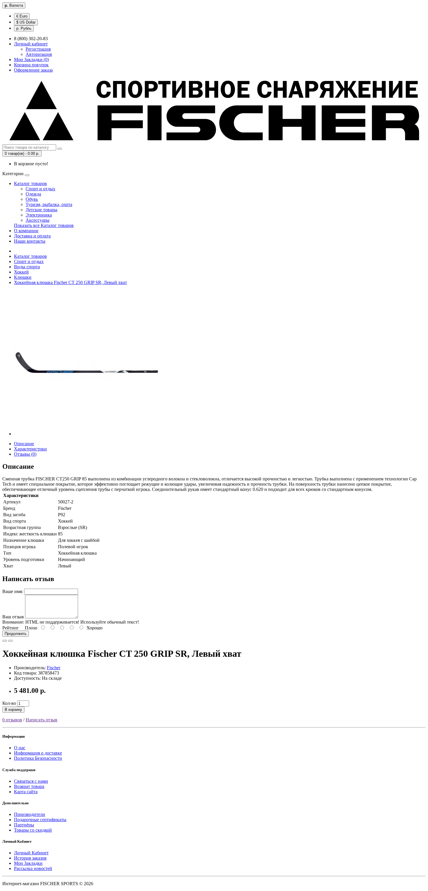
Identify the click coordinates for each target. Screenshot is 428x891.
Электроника (39, 214)
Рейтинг (10, 627)
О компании (26, 230)
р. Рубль (23, 28)
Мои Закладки (28, 863)
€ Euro (21, 16)
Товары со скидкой (33, 830)
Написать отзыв (41, 719)
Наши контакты (29, 241)
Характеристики (30, 448)
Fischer (53, 667)
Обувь (32, 199)
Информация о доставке (38, 752)
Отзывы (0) (25, 454)
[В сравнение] (10, 641)
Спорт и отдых (40, 188)
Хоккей (21, 271)
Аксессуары (37, 220)
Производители (29, 814)
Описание (24, 443)
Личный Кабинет (31, 852)
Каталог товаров (30, 183)
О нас (19, 747)
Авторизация (39, 54)
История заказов (30, 857)
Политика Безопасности (38, 758)
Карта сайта (26, 791)
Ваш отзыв (13, 616)
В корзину (13, 709)
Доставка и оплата (32, 235)
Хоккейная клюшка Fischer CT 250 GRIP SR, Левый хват (70, 282)
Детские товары (41, 209)
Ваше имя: (12, 591)
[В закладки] (4, 641)
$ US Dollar (26, 22)
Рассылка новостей (33, 868)
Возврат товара (29, 786)
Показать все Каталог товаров (44, 225)
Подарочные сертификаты (40, 819)
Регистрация (38, 49)
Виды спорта (27, 266)
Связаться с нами (31, 781)
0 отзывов (12, 719)
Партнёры (24, 824)
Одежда (33, 193)
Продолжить (15, 633)
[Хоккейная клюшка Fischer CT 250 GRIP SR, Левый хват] (87, 433)
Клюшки (22, 277)
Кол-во (9, 703)
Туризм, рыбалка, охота (49, 204)
